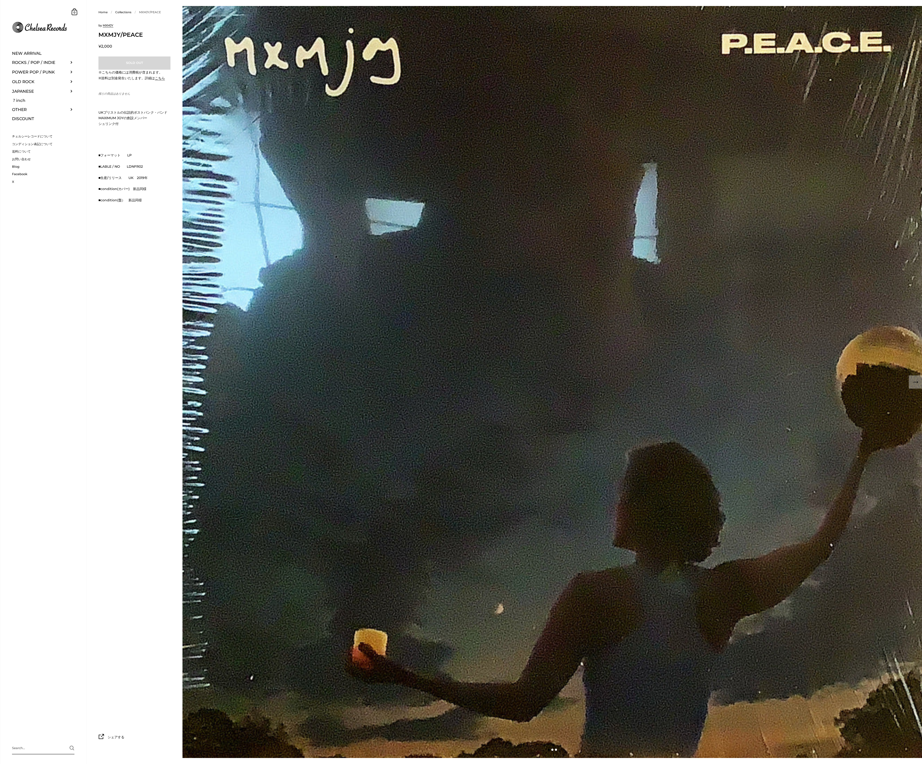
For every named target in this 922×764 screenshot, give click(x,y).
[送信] (71, 748)
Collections (123, 12)
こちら (160, 78)
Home (103, 12)
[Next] (915, 382)
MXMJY (108, 25)
